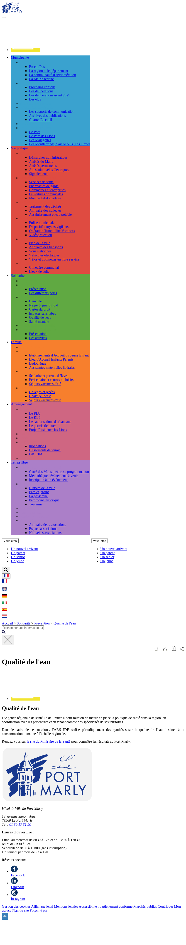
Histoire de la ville (42, 488)
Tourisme (35, 504)
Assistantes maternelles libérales (52, 367)
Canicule (35, 301)
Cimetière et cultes (33, 263)
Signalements (38, 174)
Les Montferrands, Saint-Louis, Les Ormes (59, 144)
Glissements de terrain (45, 450)
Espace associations (43, 529)
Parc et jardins (39, 492)
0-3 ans (25, 351)
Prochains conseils (42, 87)
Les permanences (32, 281)
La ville (25, 63)
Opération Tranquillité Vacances (52, 231)
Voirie (24, 438)
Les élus (35, 99)
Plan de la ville (39, 243)
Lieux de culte (39, 271)
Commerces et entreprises (47, 190)
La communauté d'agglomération (52, 75)
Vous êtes (10, 541)
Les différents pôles (43, 293)
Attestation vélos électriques (49, 170)
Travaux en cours (32, 434)
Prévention (27, 297)
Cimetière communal (44, 267)
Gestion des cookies (16, 906)
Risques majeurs (31, 442)
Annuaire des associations (47, 524)
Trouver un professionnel (38, 178)
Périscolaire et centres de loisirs (51, 380)
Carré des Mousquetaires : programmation (59, 472)
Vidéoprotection (40, 235)
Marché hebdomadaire (45, 198)
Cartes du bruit (39, 309)
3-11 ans (26, 371)
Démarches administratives (48, 157)
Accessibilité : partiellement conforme (105, 906)
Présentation (37, 289)
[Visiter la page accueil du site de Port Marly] (12, 12)
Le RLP (35, 417)
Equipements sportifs (35, 516)
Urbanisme (28, 409)
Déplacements (30, 239)
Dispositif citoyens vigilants (49, 227)
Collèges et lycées (42, 392)
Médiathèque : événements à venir (53, 476)
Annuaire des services (35, 103)
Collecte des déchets (34, 202)
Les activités (38, 338)
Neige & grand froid (43, 305)
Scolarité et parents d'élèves (48, 376)
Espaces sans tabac (42, 313)
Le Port (34, 132)
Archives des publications (47, 115)
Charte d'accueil (40, 120)
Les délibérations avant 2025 (49, 95)
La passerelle (38, 496)
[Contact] (25, 50)
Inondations (37, 446)
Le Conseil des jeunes (35, 124)
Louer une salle (31, 512)
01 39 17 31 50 (20, 824)
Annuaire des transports (46, 247)
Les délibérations (41, 91)
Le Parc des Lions (42, 136)
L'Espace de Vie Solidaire (38, 330)
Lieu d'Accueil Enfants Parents (51, 359)
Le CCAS (27, 285)
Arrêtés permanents (43, 165)
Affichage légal (42, 906)
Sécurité (26, 218)
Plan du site (20, 910)
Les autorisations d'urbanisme (50, 421)
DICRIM (35, 454)
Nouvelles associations (45, 533)
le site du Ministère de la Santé (48, 741)
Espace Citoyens (32, 347)
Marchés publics (145, 906)
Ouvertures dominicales (46, 194)
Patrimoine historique (44, 500)
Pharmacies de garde (44, 186)
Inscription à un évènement (48, 480)
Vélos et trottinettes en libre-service (54, 259)
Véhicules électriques (44, 255)
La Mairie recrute (41, 79)
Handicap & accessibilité (37, 326)
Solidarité (23, 623)
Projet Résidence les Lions (48, 430)
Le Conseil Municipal (35, 83)
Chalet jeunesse (40, 396)
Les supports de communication (51, 111)
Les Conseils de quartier (37, 128)
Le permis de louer (42, 426)
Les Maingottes (40, 140)
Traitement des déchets (45, 206)
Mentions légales (66, 906)
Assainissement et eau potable (50, 214)
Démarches (28, 153)
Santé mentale (39, 321)
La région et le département (48, 71)
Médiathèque (29, 508)
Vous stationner (40, 251)
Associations (29, 520)
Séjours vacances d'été (45, 384)
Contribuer (165, 906)
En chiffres (37, 67)
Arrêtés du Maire (41, 161)
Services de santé (41, 182)
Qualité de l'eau (40, 317)
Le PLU (35, 413)
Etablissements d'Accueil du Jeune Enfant (59, 355)
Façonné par (38, 910)
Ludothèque (37, 363)
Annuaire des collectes (45, 210)
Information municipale (36, 107)
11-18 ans (27, 388)
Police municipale (41, 223)
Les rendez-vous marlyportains (42, 467)
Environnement (31, 458)
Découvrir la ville (32, 484)
